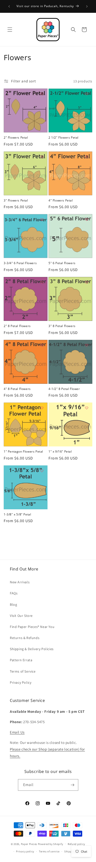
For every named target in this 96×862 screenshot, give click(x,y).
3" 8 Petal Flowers (62, 326)
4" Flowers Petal (60, 200)
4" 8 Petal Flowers (17, 389)
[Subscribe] (72, 785)
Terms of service (49, 851)
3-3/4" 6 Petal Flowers (20, 263)
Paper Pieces (29, 843)
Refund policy (76, 844)
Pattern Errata (21, 660)
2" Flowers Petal (16, 138)
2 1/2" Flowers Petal (63, 138)
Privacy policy (25, 851)
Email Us (17, 732)
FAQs (13, 593)
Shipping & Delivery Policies (32, 649)
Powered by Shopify (50, 843)
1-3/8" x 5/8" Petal (17, 514)
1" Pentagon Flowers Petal (23, 452)
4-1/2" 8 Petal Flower (64, 389)
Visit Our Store (21, 615)
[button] (9, 29)
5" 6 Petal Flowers (62, 263)
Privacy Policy (20, 682)
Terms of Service (23, 671)
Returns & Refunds (24, 638)
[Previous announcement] (9, 6)
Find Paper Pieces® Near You (32, 626)
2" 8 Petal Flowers (17, 326)
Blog (13, 604)
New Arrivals (20, 582)
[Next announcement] (86, 6)
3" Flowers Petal (16, 200)
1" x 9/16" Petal (60, 452)
